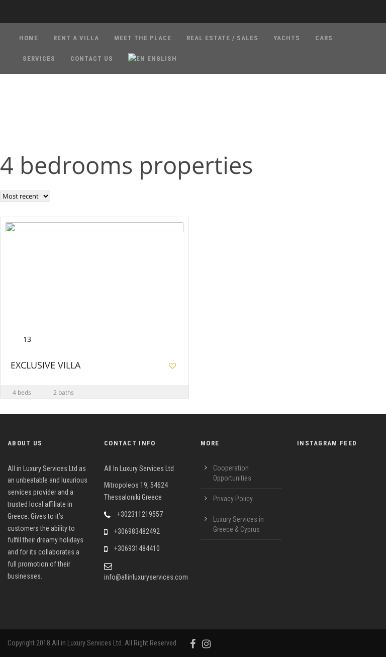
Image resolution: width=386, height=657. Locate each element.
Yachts (286, 38)
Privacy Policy (233, 499)
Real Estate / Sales (222, 38)
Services (39, 58)
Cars (324, 38)
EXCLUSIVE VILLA (45, 365)
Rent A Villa (76, 38)
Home (28, 38)
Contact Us (91, 58)
